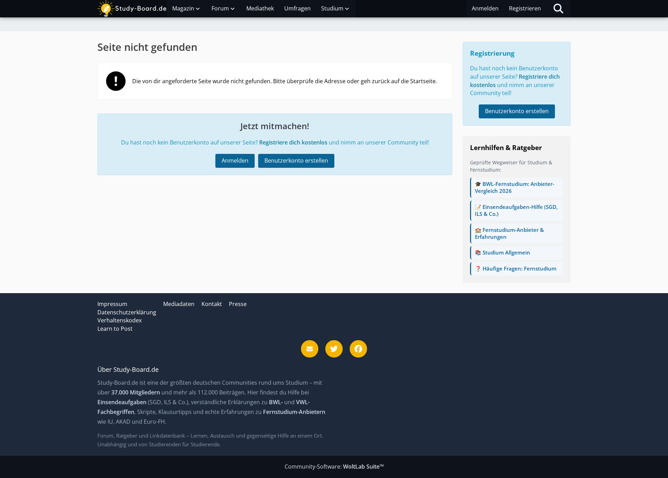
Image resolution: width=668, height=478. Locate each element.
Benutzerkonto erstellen (296, 160)
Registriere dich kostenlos (293, 142)
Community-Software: (334, 466)
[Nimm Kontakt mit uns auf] (309, 349)
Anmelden (485, 8)
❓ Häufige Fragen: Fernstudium (515, 268)
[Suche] (558, 8)
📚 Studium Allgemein (502, 252)
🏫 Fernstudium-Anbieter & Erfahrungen (509, 233)
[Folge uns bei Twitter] (334, 349)
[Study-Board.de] (132, 8)
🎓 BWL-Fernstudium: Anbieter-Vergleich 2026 (514, 187)
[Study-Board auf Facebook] (358, 349)
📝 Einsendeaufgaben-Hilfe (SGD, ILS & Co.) (516, 210)
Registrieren (525, 8)
